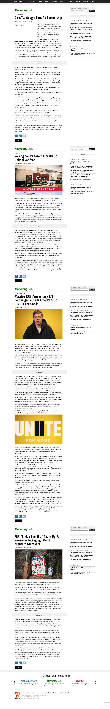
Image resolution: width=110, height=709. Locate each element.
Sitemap (55, 692)
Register (78, 1)
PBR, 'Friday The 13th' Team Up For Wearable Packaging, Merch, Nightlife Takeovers (82, 32)
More (61, 1)
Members (54, 1)
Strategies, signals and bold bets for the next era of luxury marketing (82, 53)
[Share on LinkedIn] (20, 136)
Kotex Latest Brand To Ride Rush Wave (80, 40)
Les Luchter (19, 307)
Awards (47, 1)
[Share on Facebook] (16, 136)
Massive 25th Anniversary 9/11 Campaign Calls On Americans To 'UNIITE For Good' (81, 28)
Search (66, 1)
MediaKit (34, 692)
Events (40, 1)
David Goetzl (19, 21)
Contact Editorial (41, 692)
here (46, 270)
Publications (32, 1)
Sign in (71, 1)
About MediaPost (26, 692)
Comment (18, 140)
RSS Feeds (48, 692)
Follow (92, 1)
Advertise (85, 1)
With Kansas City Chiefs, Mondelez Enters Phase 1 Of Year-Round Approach (81, 37)
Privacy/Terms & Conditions (64, 692)
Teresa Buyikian (20, 163)
